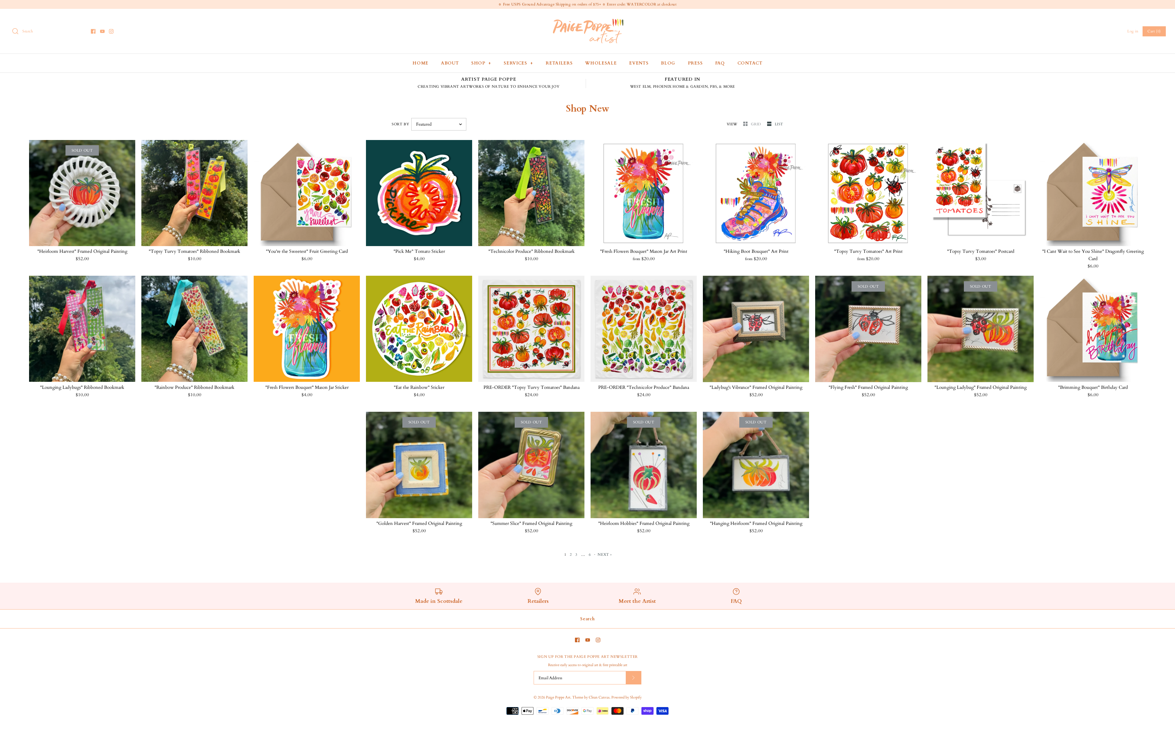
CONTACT (750, 63)
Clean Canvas (599, 697)
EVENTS (638, 63)
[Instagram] (111, 31)
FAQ (720, 63)
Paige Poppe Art (558, 697)
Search (587, 619)
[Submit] (633, 677)
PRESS (695, 63)
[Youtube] (102, 31)
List (779, 124)
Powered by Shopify (626, 697)
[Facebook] (93, 31)
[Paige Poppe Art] (587, 19)
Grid (757, 124)
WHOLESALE (601, 63)
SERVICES (518, 63)
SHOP (481, 63)
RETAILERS (559, 63)
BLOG (668, 63)
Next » (605, 554)
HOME (420, 63)
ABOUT (450, 63)
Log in (1133, 31)
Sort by (400, 124)
